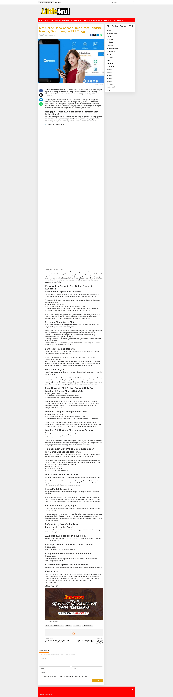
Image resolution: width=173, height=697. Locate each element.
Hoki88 (109, 30)
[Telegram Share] (97, 35)
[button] (133, 2)
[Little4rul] (56, 11)
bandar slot (110, 42)
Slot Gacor (110, 57)
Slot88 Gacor (110, 66)
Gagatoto (109, 69)
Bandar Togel (111, 87)
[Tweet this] (94, 35)
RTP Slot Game (58, 626)
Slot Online (77, 626)
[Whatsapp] (101, 35)
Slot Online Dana (87, 626)
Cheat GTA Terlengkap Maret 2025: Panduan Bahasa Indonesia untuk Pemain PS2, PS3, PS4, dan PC (90, 641)
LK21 (108, 60)
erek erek (109, 36)
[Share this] (91, 35)
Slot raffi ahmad (111, 51)
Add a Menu (58, 2)
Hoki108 (109, 54)
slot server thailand (112, 48)
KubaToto (49, 626)
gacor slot (110, 45)
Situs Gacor (110, 63)
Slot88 (108, 90)
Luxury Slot (110, 39)
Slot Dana (68, 626)
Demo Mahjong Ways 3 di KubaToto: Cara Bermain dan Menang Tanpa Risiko (57, 640)
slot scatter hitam (112, 33)
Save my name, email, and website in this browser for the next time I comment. (64, 676)
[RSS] (73, 633)
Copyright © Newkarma (45, 694)
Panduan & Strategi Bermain (46, 35)
